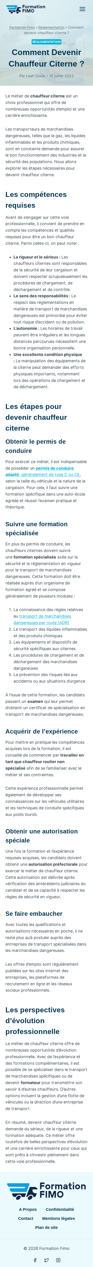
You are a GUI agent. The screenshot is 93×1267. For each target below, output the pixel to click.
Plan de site (46, 1227)
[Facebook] (35, 1260)
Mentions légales (58, 1218)
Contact (25, 1218)
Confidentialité (60, 1209)
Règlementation (51, 27)
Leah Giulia (35, 76)
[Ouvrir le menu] (82, 9)
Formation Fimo (22, 27)
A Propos (28, 1209)
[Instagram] (58, 1260)
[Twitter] (46, 1260)
